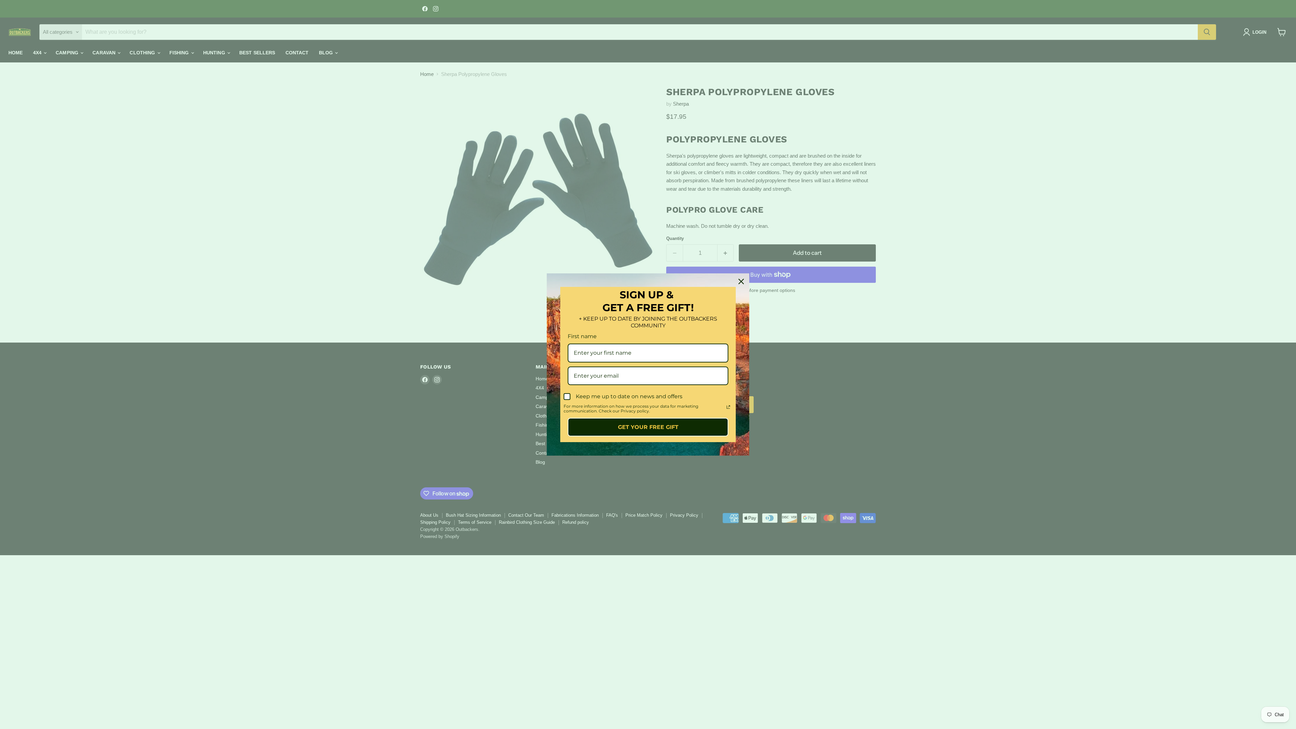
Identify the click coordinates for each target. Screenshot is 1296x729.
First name (582, 336)
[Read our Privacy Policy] (728, 407)
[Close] (741, 281)
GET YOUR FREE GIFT (648, 427)
